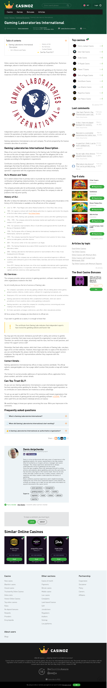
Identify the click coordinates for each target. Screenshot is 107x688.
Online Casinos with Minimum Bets (84, 255)
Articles (41, 12)
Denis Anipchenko (23, 28)
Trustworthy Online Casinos (14, 591)
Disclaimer (82, 584)
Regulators (45, 613)
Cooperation (83, 581)
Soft (43, 606)
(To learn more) (66, 685)
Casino (10, 12)
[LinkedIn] (64, 438)
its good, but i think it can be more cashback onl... (86, 144)
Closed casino (9, 588)
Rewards (7, 613)
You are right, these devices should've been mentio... (85, 155)
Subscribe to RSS (53, 679)
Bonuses (30, 12)
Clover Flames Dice (96, 203)
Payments (45, 584)
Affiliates (82, 595)
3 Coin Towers (94, 180)
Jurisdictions (46, 609)
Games (20, 12)
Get (96, 289)
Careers (81, 591)
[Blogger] (56, 438)
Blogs (6, 637)
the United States (34, 213)
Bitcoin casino (46, 588)
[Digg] (62, 438)
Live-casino (46, 595)
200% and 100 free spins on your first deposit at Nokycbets (95, 279)
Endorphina (93, 182)
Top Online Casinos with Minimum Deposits (87, 264)
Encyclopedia (9, 620)
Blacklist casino (10, 584)
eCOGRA (56, 396)
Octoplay (92, 229)
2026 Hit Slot (94, 214)
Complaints (46, 599)
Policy (81, 588)
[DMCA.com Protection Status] (52, 674)
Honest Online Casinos (12, 599)
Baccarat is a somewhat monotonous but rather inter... (86, 134)
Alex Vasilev (21, 504)
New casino (8, 581)
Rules (6, 606)
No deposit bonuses (11, 609)
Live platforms (47, 624)
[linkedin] (24, 454)
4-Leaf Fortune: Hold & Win (96, 226)
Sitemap (44, 620)
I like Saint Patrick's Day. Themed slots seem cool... (85, 113)
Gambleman (93, 191)
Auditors (45, 616)
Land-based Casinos (49, 602)
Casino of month (47, 581)
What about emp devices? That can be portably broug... (86, 165)
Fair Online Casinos (78, 252)
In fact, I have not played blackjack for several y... (84, 123)
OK (76, 685)
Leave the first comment (68, 28)
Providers (7, 616)
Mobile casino (46, 591)
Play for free (98, 187)
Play (14, 559)
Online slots (8, 595)
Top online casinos (10, 602)
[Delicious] (59, 438)
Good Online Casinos (79, 248)
